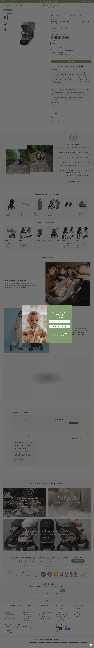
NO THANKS (59, 330)
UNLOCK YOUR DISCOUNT (59, 326)
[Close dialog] (70, 307)
